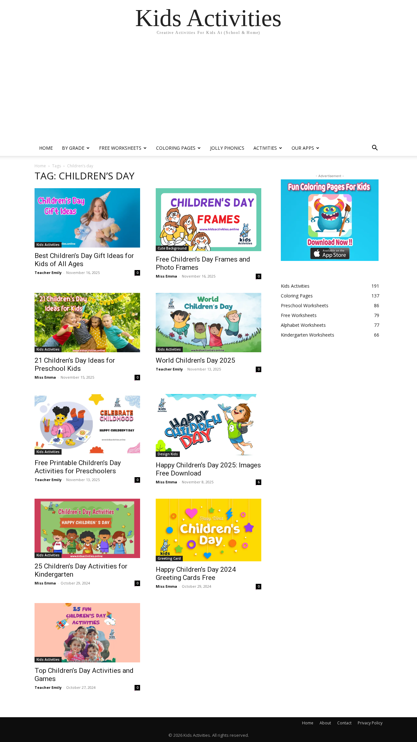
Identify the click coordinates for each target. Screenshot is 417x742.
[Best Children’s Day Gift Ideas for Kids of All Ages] (87, 218)
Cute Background (172, 248)
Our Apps (303, 148)
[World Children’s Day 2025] (208, 322)
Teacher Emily (48, 272)
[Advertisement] (208, 91)
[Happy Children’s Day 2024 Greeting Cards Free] (208, 530)
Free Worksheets (120, 148)
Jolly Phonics (227, 148)
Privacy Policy (370, 723)
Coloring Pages (175, 148)
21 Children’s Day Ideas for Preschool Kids (75, 364)
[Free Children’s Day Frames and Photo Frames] (208, 219)
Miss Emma (166, 276)
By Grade (73, 148)
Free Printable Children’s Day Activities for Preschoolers (78, 467)
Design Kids (168, 454)
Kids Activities (48, 244)
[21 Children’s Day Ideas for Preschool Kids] (87, 322)
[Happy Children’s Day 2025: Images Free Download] (208, 425)
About (325, 723)
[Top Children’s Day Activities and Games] (87, 632)
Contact (344, 723)
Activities (265, 148)
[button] (374, 148)
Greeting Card (169, 558)
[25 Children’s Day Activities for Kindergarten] (87, 528)
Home (46, 148)
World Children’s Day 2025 (195, 360)
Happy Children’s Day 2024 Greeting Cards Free (196, 574)
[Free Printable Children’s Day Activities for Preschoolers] (87, 424)
